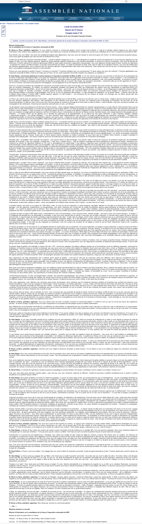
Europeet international (87, 18)
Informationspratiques (116, 18)
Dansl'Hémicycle (44, 18)
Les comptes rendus (32, 23)
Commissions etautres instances (58, 18)
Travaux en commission (15, 23)
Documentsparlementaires (73, 18)
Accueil (2, 23)
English (21, 1)
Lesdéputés (29, 18)
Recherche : (104, 2)
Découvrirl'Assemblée (101, 18)
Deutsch (27, 1)
